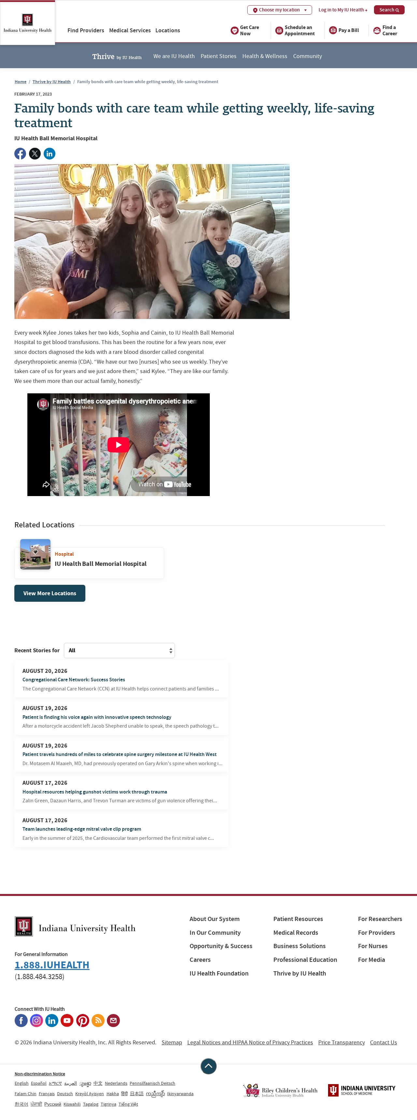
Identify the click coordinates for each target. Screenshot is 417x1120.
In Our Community (215, 932)
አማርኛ (55, 1083)
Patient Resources (298, 919)
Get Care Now (249, 30)
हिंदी (124, 1094)
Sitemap (172, 1042)
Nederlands (116, 1083)
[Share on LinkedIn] (49, 153)
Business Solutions (299, 946)
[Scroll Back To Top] (208, 1066)
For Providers (376, 932)
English (22, 1083)
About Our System (215, 919)
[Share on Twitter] (35, 153)
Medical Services (130, 30)
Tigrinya (108, 1104)
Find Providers (85, 30)
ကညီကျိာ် (155, 1094)
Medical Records (295, 932)
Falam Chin (25, 1094)
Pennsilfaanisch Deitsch (152, 1083)
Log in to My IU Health (341, 10)
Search (387, 10)
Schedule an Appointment (300, 30)
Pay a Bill (348, 30)
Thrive (117, 56)
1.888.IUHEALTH (52, 965)
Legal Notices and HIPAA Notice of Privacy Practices (250, 1042)
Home (20, 82)
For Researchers (380, 919)
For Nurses (373, 946)
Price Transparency (341, 1042)
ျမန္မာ (85, 1083)
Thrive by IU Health (52, 82)
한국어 (21, 1104)
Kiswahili (72, 1104)
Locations (167, 30)
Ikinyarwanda (180, 1094)
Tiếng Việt (128, 1104)
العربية (70, 1083)
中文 (98, 1083)
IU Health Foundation (219, 973)
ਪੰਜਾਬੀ (36, 1104)
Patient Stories (219, 56)
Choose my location (279, 10)
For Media (371, 959)
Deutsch (65, 1094)
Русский (52, 1104)
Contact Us (383, 1042)
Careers (200, 959)
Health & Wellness (264, 56)
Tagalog (90, 1104)
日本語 (137, 1094)
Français (47, 1094)
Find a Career (389, 30)
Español (39, 1083)
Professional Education (305, 959)
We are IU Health (174, 56)
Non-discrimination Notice (40, 1074)
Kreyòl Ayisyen (89, 1094)
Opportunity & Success (221, 946)
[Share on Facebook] (20, 153)
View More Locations (49, 593)
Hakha (113, 1094)
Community (307, 56)
